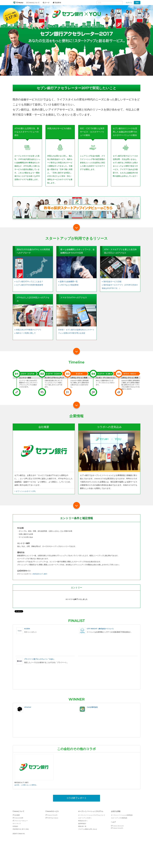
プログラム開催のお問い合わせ (87, 829)
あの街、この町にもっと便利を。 (26, 785)
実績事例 (57, 3)
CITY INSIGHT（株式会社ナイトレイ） (100, 629)
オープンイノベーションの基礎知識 (122, 815)
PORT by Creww (52, 818)
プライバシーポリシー (21, 821)
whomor (27, 707)
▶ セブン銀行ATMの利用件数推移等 (28, 285)
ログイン (129, 3)
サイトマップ (17, 823)
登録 (137, 3)
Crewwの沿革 (18, 818)
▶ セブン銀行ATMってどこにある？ (28, 281)
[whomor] (19, 709)
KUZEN (27, 629)
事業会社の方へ (83, 821)
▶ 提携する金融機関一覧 (68, 281)
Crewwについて (33, 3)
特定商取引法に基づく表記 (21, 829)
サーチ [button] (47, 3)
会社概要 (17, 815)
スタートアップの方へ (85, 818)
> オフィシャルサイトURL (25, 491)
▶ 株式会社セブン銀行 (39, 574)
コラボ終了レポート (76, 798)
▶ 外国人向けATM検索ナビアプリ (27, 330)
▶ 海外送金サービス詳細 (111, 281)
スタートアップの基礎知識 (119, 818)
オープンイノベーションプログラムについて (91, 815)
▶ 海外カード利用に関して (25, 333)
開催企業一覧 (82, 826)
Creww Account (118, 826)
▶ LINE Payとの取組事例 (68, 285)
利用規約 (15, 826)
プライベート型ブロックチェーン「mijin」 (39, 659)
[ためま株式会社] (82, 709)
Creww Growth (52, 815)
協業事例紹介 (82, 823)
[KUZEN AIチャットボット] (19, 630)
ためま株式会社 (92, 707)
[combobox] (110, 2)
